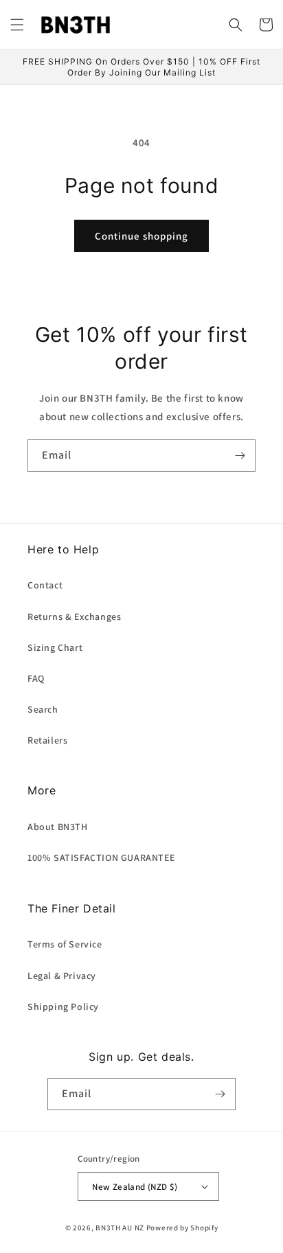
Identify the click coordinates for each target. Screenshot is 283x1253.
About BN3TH (57, 826)
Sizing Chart (54, 647)
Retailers (47, 740)
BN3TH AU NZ (119, 1227)
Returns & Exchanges (74, 616)
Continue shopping (141, 235)
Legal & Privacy (61, 975)
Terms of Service (64, 944)
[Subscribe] (240, 455)
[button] (17, 25)
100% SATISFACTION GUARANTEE (100, 857)
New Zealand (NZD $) (135, 1187)
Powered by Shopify (182, 1227)
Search (42, 709)
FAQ (36, 678)
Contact (45, 585)
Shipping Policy (63, 1006)
